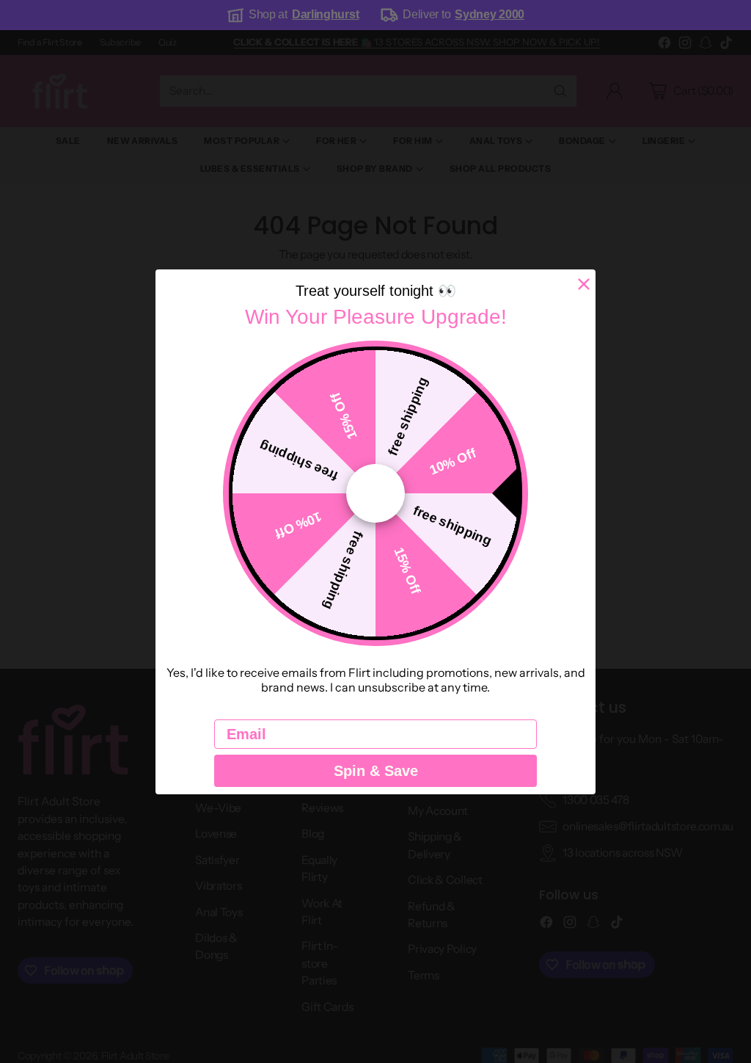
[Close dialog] (584, 284)
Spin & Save (376, 771)
